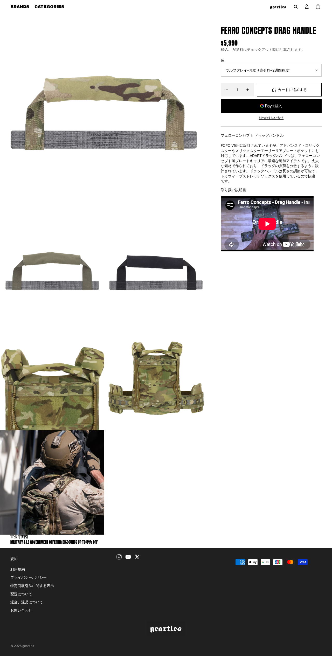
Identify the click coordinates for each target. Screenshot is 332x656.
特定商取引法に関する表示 (32, 585)
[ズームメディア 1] (104, 117)
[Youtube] (128, 557)
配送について (21, 593)
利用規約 (17, 569)
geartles (28, 646)
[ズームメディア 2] (52, 274)
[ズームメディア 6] (52, 482)
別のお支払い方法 (271, 118)
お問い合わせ (21, 610)
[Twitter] (137, 557)
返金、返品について (26, 602)
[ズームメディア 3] (156, 274)
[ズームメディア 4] (52, 378)
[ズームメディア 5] (156, 378)
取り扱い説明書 (233, 190)
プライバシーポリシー (28, 577)
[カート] (318, 6)
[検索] (295, 6)
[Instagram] (119, 557)
